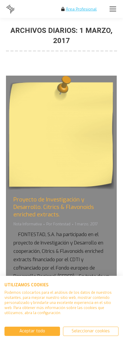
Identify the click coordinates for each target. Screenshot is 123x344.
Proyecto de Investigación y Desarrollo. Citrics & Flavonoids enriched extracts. (53, 207)
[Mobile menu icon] (113, 9)
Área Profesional (81, 9)
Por (58, 224)
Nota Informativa (27, 224)
